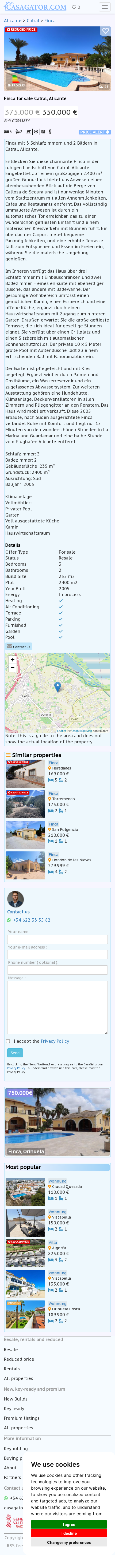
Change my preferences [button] (69, 1542)
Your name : (19, 931)
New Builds (16, 1399)
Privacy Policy (55, 1041)
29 (106, 86)
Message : (17, 977)
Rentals (12, 1368)
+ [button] (12, 659)
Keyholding (16, 1448)
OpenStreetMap (81, 730)
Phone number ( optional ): (33, 962)
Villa (53, 1242)
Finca (50, 20)
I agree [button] (69, 1524)
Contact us (21, 647)
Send (15, 1052)
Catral (33, 20)
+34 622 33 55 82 (31, 920)
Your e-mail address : (27, 947)
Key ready (14, 1408)
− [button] (12, 667)
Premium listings (22, 1418)
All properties (18, 1378)
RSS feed (16, 1545)
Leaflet (61, 730)
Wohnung (57, 1181)
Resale (11, 1349)
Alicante (13, 20)
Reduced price (19, 1359)
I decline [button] (69, 1533)
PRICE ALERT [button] (93, 132)
